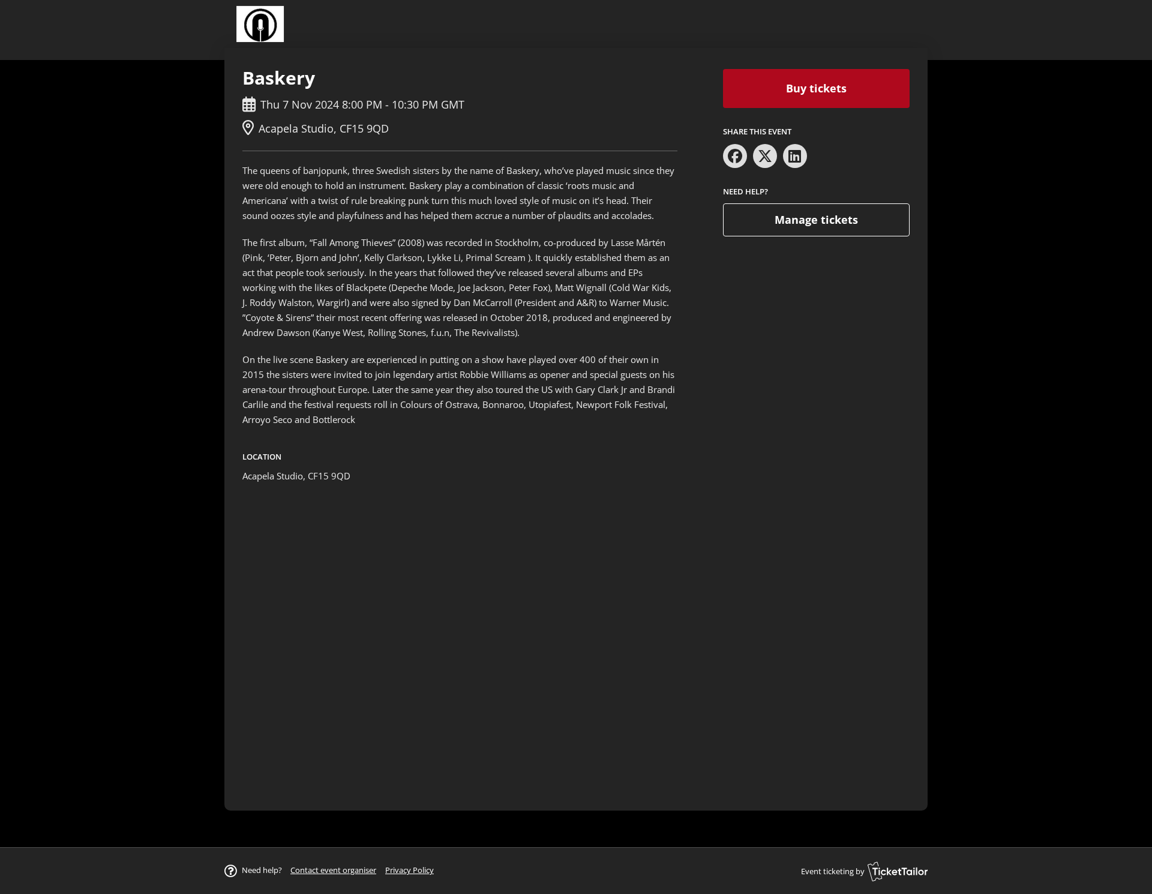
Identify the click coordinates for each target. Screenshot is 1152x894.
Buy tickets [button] (816, 88)
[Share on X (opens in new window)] (765, 156)
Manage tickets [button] (816, 219)
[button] (333, 870)
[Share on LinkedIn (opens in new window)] (795, 156)
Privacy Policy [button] (409, 870)
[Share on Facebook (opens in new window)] (735, 156)
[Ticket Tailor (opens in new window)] (898, 871)
